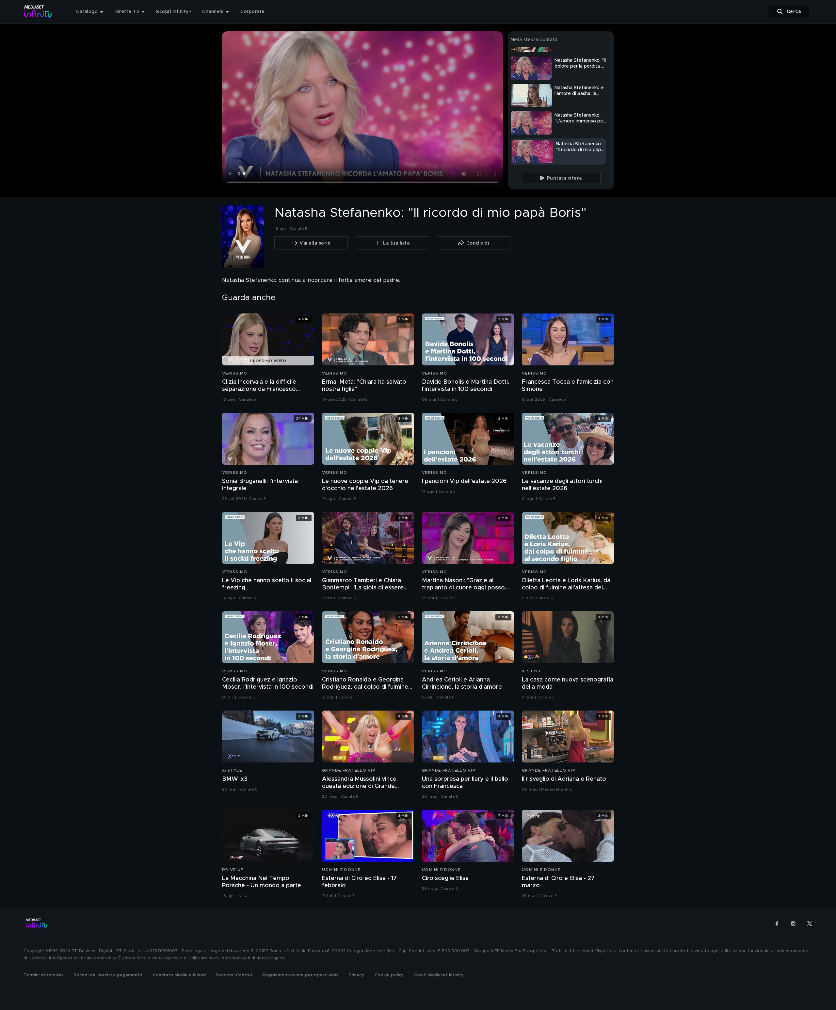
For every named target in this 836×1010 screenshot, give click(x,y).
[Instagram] (793, 923)
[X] (809, 923)
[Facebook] (777, 923)
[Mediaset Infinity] (38, 11)
